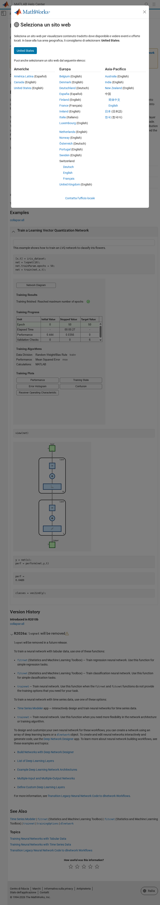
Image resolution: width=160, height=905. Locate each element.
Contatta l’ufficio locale (80, 198)
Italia (62, 117)
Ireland (63, 111)
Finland (64, 99)
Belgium (64, 76)
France (63, 105)
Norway (64, 137)
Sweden (64, 155)
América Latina (24, 76)
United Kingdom (69, 184)
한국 (108, 117)
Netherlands (67, 132)
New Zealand (113, 88)
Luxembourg (67, 123)
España (64, 94)
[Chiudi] (145, 12)
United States (22, 88)
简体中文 (114, 99)
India (108, 82)
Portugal (65, 149)
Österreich (66, 143)
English (67, 172)
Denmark (65, 82)
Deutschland (67, 88)
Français (68, 178)
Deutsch (68, 167)
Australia (111, 76)
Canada (19, 82)
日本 (108, 111)
